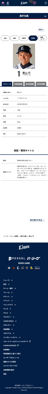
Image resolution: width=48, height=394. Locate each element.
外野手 (33, 38)
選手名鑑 (23, 236)
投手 (5, 38)
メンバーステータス (10, 366)
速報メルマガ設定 (9, 362)
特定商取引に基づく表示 (12, 353)
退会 (4, 374)
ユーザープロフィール (11, 357)
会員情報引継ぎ (8, 370)
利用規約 (6, 349)
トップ (5, 236)
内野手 (24, 38)
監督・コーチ (42, 38)
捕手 (14, 38)
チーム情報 (14, 236)
